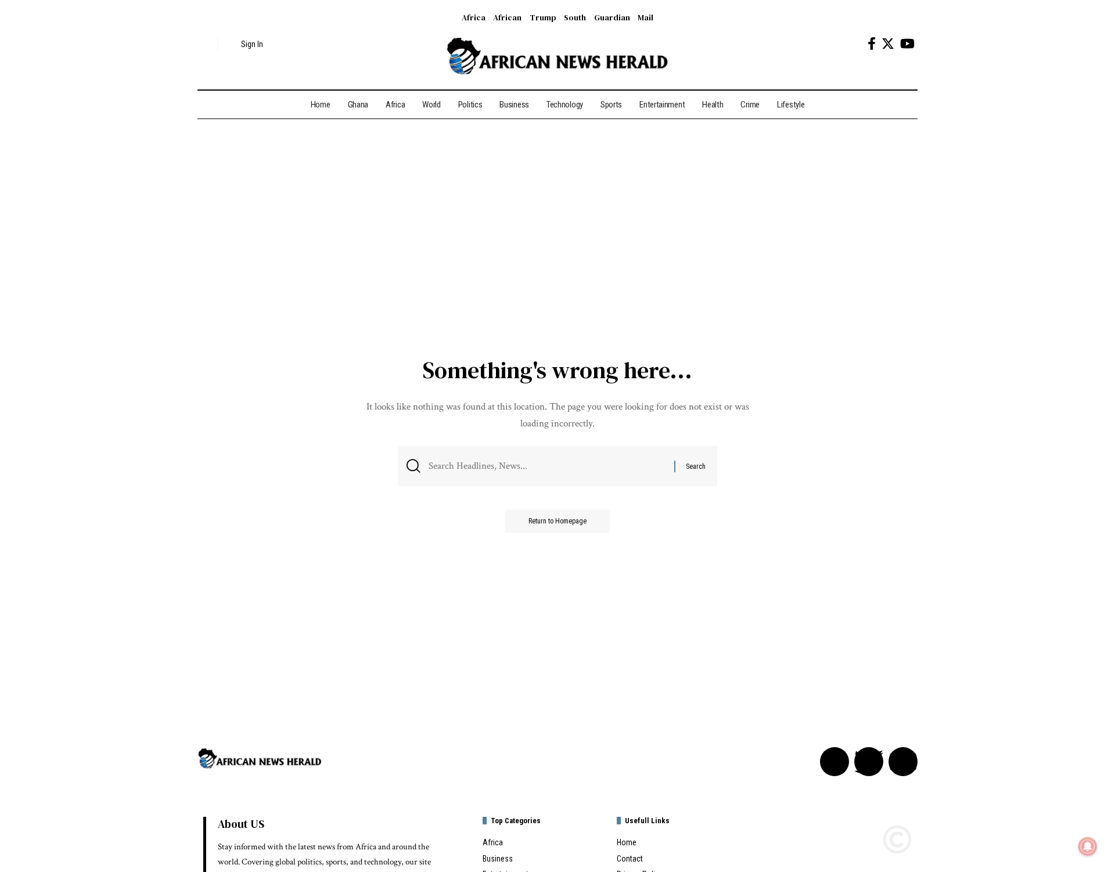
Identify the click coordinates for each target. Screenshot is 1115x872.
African (507, 17)
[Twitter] (888, 44)
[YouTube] (907, 44)
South (575, 17)
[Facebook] (872, 44)
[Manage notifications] (1087, 846)
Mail (645, 17)
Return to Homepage (557, 521)
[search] (206, 44)
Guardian (612, 17)
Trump (543, 17)
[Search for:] (547, 466)
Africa (473, 17)
